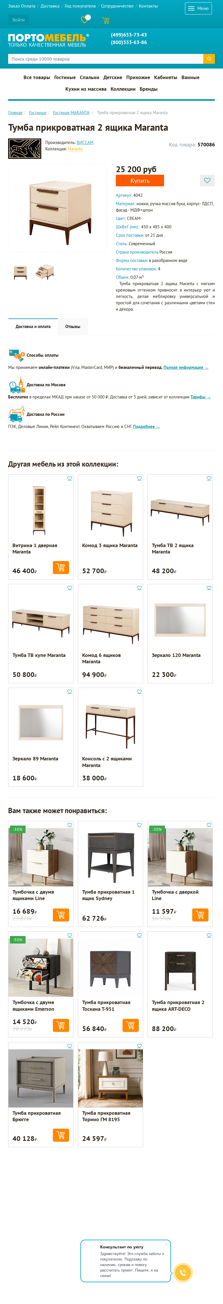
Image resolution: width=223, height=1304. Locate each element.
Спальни (89, 77)
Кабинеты (165, 77)
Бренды (149, 89)
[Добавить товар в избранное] (207, 180)
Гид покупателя (80, 5)
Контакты (148, 5)
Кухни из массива (86, 89)
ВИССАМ (85, 142)
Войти (18, 19)
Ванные (190, 77)
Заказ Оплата (21, 5)
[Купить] (61, 567)
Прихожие (138, 77)
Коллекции (123, 89)
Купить (140, 180)
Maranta (75, 149)
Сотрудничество (117, 5)
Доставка (50, 5)
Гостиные (65, 77)
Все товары (37, 77)
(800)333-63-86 (129, 42)
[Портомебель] (48, 40)
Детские (112, 77)
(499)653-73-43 (129, 34)
